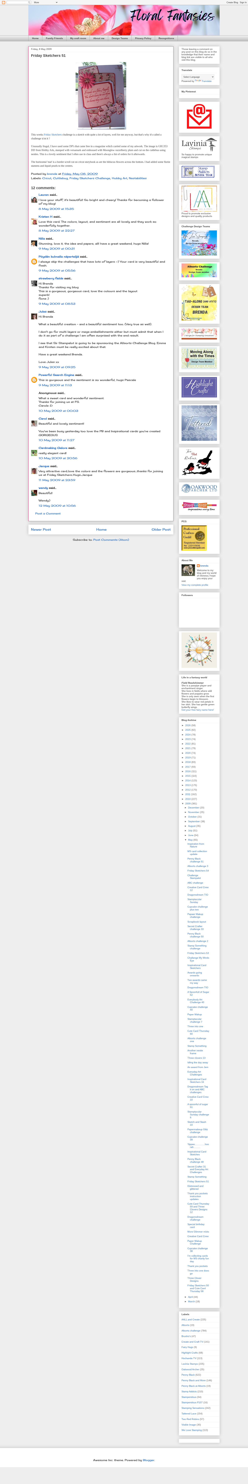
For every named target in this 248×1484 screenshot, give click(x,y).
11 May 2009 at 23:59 (57, 480)
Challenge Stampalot (194, 877)
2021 (188, 748)
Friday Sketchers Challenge (90, 178)
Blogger (148, 1460)
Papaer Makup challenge (195, 915)
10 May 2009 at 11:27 (56, 440)
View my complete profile (195, 585)
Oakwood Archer (190, 1369)
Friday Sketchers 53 (198, 953)
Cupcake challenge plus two (197, 908)
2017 (188, 766)
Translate (207, 81)
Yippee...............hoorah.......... (198, 1145)
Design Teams (120, 38)
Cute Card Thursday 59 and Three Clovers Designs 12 (198, 1207)
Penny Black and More (194, 1380)
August (192, 826)
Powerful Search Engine (56, 375)
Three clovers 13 (196, 1058)
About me (98, 38)
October (192, 816)
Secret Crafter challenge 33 (195, 927)
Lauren (44, 194)
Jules (43, 311)
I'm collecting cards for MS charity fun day (198, 1258)
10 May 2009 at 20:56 (58, 458)
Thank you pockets (197, 1266)
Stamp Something (196, 1046)
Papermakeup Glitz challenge (197, 1131)
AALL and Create (191, 1319)
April (191, 1297)
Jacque (44, 466)
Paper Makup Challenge (194, 1242)
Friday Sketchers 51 (198, 1181)
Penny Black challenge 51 (195, 860)
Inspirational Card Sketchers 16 (196, 1080)
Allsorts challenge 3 (197, 866)
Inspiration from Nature (195, 845)
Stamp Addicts (189, 1391)
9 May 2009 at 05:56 (57, 270)
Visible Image (189, 1424)
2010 (188, 799)
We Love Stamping (192, 1430)
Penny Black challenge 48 (195, 1160)
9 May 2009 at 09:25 (57, 367)
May (190, 839)
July (190, 830)
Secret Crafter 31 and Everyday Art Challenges (197, 1169)
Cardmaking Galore (53, 448)
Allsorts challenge (191, 1330)
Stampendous (189, 1397)
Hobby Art (119, 178)
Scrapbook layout (196, 921)
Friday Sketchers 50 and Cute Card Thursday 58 (198, 1288)
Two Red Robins (190, 1419)
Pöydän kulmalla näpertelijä (59, 256)
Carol (43, 418)
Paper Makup (194, 1014)
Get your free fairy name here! (198, 709)
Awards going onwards (194, 974)
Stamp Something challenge (196, 947)
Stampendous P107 (192, 1402)
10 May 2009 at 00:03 (58, 410)
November (194, 812)
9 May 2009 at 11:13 (55, 385)
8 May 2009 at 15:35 (56, 209)
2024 (188, 734)
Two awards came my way (197, 981)
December (194, 807)
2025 (188, 730)
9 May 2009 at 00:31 (57, 248)
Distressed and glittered (195, 1187)
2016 (188, 771)
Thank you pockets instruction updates (197, 1196)
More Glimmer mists (198, 1231)
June (191, 835)
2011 (188, 794)
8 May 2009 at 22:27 (57, 230)
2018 (188, 762)
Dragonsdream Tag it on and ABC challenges (197, 1089)
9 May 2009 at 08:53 (57, 303)
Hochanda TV (189, 1358)
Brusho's (186, 1336)
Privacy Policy (143, 38)
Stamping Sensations (193, 1408)
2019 (188, 757)
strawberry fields (51, 278)
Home (35, 38)
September (194, 821)
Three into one (195, 1026)
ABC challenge (195, 882)
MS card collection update (197, 852)
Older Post (161, 529)
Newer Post (41, 529)
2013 (188, 785)
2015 (188, 776)
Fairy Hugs (187, 1347)
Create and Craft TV (192, 1341)
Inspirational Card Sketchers (196, 966)
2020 (188, 753)
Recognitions (166, 38)
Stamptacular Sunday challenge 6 (198, 1114)
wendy (43, 487)
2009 (188, 803)
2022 (188, 743)
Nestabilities (138, 178)
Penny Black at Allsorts (194, 1386)
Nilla (42, 238)
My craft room (78, 38)
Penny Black (188, 1374)
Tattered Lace (189, 1413)
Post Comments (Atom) (111, 539)
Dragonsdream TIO (197, 894)
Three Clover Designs (194, 1279)
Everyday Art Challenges (194, 1073)
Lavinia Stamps (190, 1363)
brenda (204, 565)
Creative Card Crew (198, 1236)
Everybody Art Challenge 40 (195, 1001)
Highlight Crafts (190, 1352)
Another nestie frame (195, 1052)
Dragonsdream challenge (195, 1218)
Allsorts (185, 1325)
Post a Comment (48, 513)
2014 (188, 780)
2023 (188, 739)
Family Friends (54, 38)
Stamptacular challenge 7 (194, 1020)
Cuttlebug (60, 178)
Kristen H (45, 216)
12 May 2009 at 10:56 (57, 505)
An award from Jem (197, 1067)
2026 (188, 725)
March (192, 1301)
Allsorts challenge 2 (197, 941)
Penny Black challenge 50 (195, 935)
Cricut (46, 178)
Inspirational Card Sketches (196, 1153)
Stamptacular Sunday (194, 900)
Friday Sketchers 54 (198, 870)
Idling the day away (197, 1062)
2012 (188, 789)
